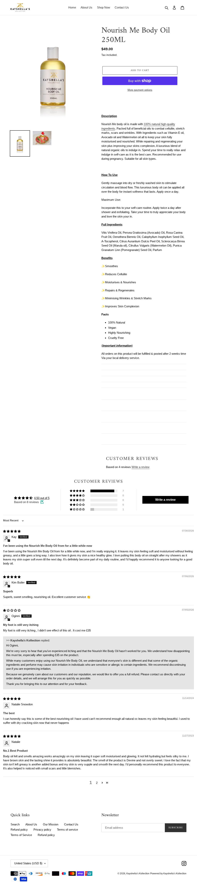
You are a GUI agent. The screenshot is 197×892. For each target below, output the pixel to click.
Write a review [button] (165, 499)
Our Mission (50, 824)
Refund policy (19, 829)
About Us (31, 824)
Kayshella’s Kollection (137, 873)
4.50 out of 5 (41, 498)
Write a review (140, 467)
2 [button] (97, 782)
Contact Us (71, 824)
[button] (77, 491)
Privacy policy (42, 829)
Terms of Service (21, 835)
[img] (12, 531)
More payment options (140, 90)
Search (15, 824)
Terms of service (67, 829)
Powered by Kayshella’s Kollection (168, 873)
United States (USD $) (28, 863)
